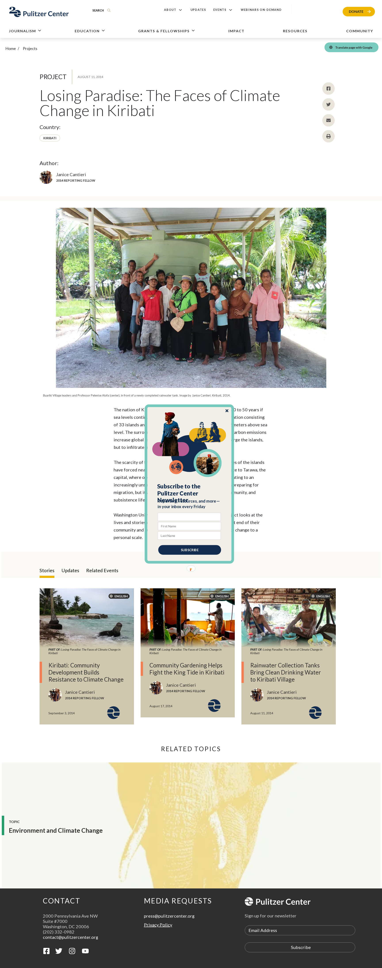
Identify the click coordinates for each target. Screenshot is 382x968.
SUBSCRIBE (190, 550)
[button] (189, 493)
